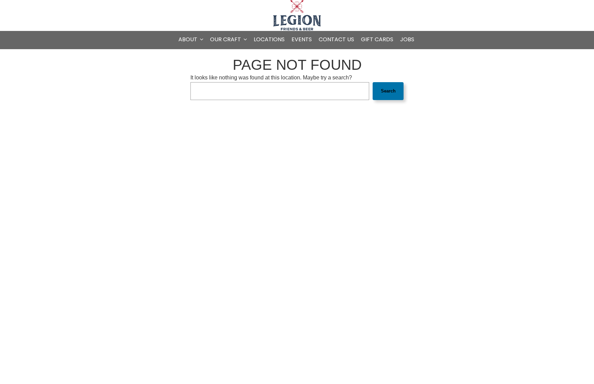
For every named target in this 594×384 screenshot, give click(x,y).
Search (388, 91)
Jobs (407, 39)
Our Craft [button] (226, 39)
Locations (269, 39)
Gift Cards (377, 39)
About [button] (188, 39)
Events (302, 39)
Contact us (336, 39)
